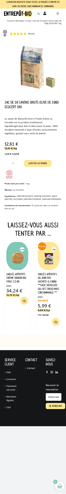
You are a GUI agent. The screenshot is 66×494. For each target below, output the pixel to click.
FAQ (8, 372)
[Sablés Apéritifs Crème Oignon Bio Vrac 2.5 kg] (17, 243)
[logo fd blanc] (18, 10)
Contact (31, 368)
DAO (9, 285)
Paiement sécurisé (11, 388)
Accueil (10, 20)
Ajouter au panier (38, 163)
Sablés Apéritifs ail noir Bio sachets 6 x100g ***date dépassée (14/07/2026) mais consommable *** (48, 283)
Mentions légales (11, 398)
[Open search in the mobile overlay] (38, 13)
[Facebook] (47, 372)
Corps (28, 20)
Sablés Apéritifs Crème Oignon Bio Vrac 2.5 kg (16, 277)
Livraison (11, 379)
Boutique (20, 20)
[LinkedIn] (56, 372)
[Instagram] (51, 372)
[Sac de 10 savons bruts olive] (33, 67)
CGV (8, 407)
